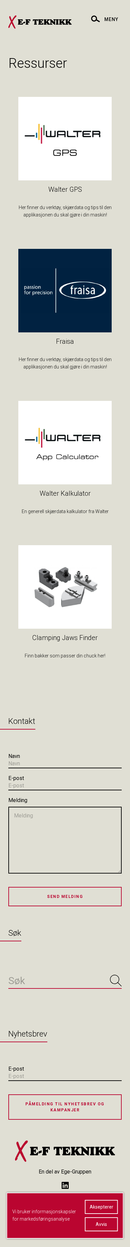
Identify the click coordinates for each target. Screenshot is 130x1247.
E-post (16, 778)
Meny (111, 19)
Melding (17, 800)
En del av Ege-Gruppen (65, 1171)
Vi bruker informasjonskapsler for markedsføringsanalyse (44, 1215)
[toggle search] (95, 18)
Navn (14, 756)
